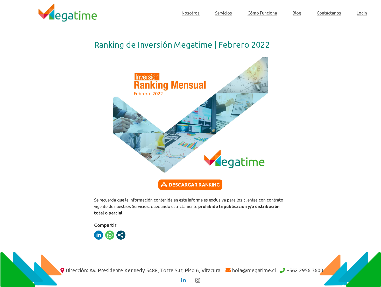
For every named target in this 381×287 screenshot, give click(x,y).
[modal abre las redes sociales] (120, 235)
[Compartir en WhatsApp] (109, 235)
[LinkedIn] (183, 280)
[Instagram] (197, 280)
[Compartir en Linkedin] (98, 235)
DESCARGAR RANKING (194, 184)
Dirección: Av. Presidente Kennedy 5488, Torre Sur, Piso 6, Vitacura (143, 270)
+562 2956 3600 (304, 270)
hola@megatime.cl (254, 270)
